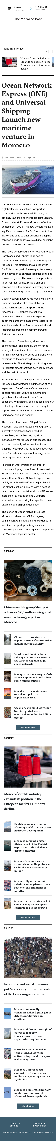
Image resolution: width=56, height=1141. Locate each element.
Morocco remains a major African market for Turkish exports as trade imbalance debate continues (31, 845)
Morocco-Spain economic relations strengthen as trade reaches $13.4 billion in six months (32, 886)
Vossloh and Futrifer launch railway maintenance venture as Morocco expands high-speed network (32, 659)
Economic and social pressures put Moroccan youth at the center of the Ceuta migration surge (28, 989)
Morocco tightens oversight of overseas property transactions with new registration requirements (33, 1034)
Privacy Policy (39, 1126)
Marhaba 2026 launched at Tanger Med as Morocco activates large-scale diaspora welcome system (32, 1054)
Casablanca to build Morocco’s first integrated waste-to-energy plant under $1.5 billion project (32, 712)
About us (15, 1123)
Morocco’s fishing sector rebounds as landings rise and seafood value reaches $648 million (32, 866)
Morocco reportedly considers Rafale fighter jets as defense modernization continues (33, 1014)
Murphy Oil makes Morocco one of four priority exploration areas (31, 694)
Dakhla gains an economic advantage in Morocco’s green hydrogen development (32, 827)
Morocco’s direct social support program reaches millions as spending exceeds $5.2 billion (32, 1074)
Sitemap (14, 1126)
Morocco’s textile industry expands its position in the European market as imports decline (36, 63)
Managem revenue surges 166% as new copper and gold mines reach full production (33, 677)
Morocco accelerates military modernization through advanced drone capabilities (32, 1093)
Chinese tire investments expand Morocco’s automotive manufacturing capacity (33, 640)
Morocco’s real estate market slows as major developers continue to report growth (32, 904)
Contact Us (39, 1123)
